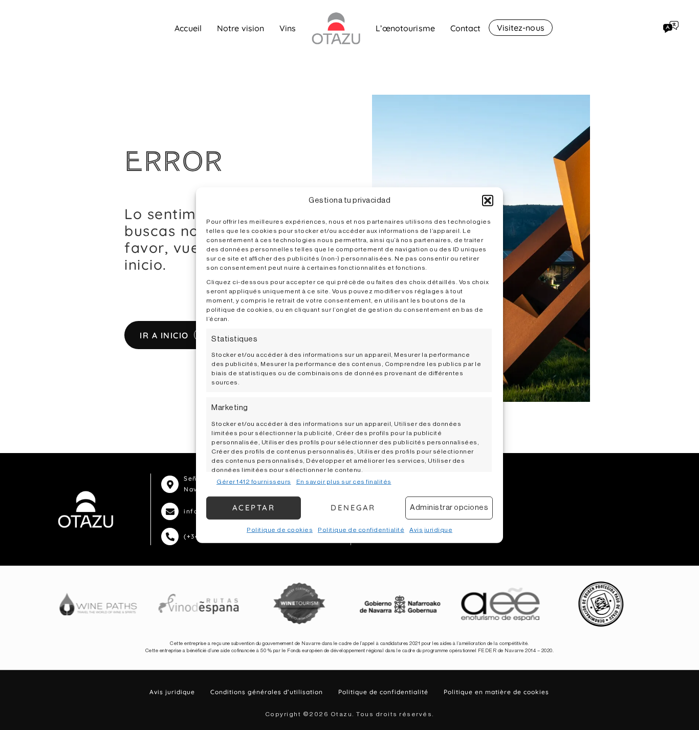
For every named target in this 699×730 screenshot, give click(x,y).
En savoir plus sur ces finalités (343, 481)
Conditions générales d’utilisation (266, 692)
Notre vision (240, 28)
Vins (287, 28)
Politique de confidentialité (361, 529)
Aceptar (253, 507)
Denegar (353, 507)
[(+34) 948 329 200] (170, 536)
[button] (488, 201)
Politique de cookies (280, 529)
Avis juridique (430, 529)
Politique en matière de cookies (496, 692)
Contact (465, 28)
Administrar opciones (449, 507)
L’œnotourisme (405, 28)
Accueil (188, 28)
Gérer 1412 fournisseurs (253, 481)
